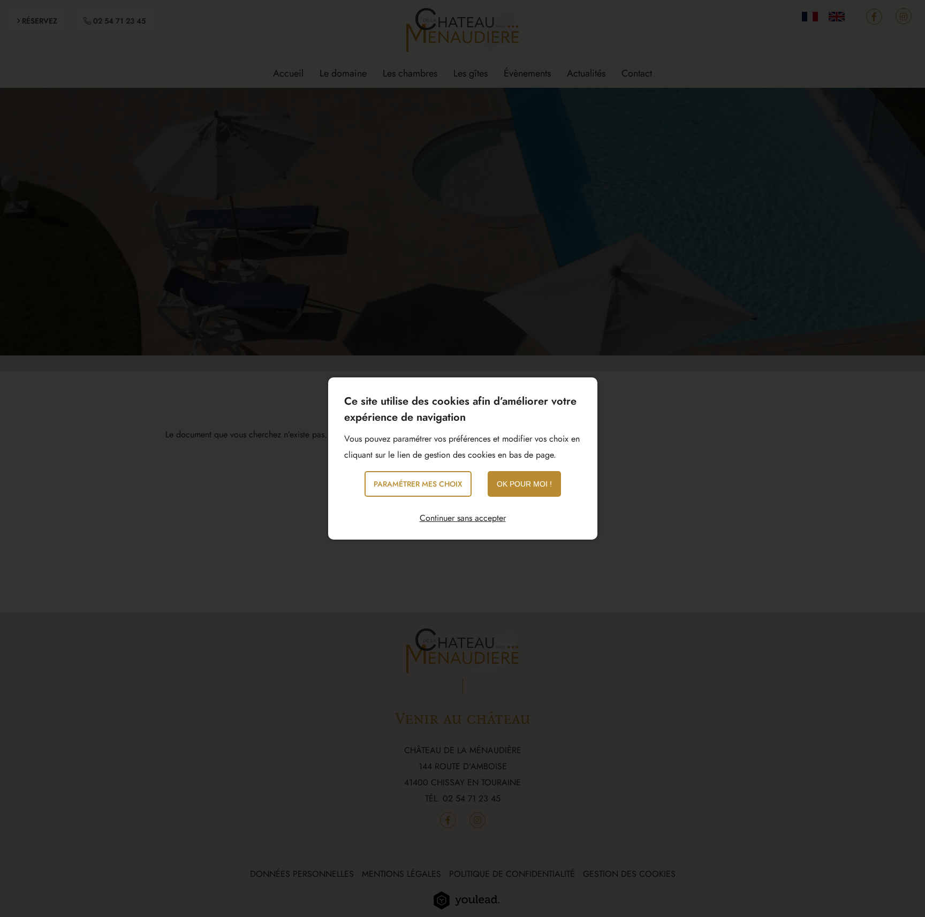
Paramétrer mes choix (418, 484)
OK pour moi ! (524, 484)
